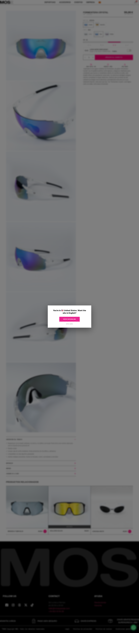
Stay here (69, 324)
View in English (69, 319)
